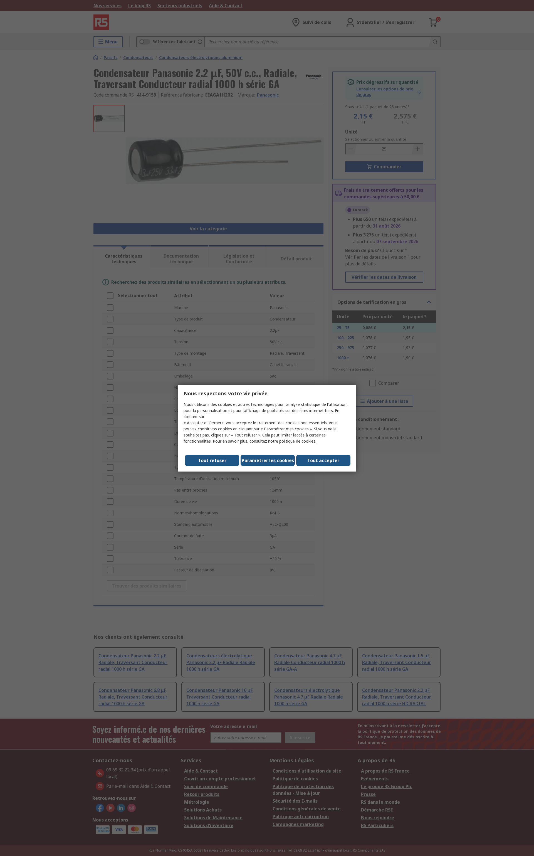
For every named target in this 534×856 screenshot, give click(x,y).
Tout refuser (212, 460)
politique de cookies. (297, 441)
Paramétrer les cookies (268, 460)
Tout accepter (323, 460)
